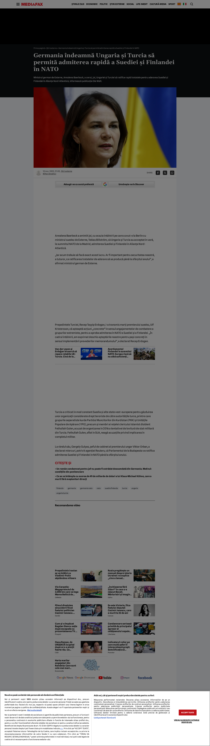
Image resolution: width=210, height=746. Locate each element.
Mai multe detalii (34, 710)
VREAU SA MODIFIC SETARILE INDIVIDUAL (186, 721)
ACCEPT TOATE (187, 712)
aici (61, 728)
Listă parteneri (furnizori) (105, 718)
